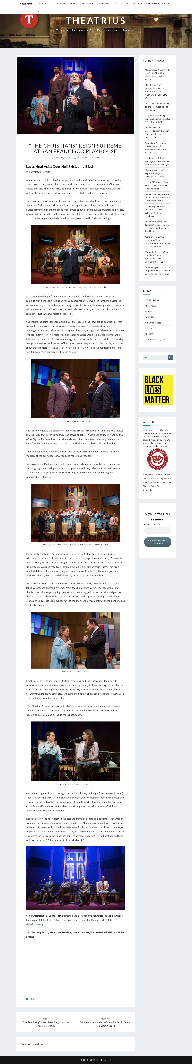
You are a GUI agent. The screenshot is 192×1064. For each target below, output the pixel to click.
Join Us (124, 3)
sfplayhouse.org (34, 924)
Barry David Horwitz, (152, 474)
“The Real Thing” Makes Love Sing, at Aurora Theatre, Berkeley (45, 1022)
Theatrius (25, 3)
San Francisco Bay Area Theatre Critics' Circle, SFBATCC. (157, 486)
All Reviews (59, 3)
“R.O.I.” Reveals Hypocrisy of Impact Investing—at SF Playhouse (157, 106)
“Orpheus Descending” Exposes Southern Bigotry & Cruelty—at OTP (157, 118)
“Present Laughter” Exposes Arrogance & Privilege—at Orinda (155, 173)
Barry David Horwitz (88, 157)
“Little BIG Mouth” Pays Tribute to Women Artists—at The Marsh (157, 185)
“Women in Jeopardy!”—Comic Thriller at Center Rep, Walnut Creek (105, 1022)
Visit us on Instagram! (157, 3)
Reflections (88, 3)
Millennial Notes (108, 3)
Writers (73, 3)
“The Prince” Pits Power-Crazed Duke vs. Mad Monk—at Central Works (157, 197)
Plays (32, 999)
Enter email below (152, 524)
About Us (137, 3)
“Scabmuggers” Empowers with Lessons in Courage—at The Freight (157, 270)
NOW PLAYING (43, 3)
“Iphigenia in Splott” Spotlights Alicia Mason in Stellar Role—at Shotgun (157, 161)
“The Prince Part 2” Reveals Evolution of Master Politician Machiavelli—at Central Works (156, 91)
